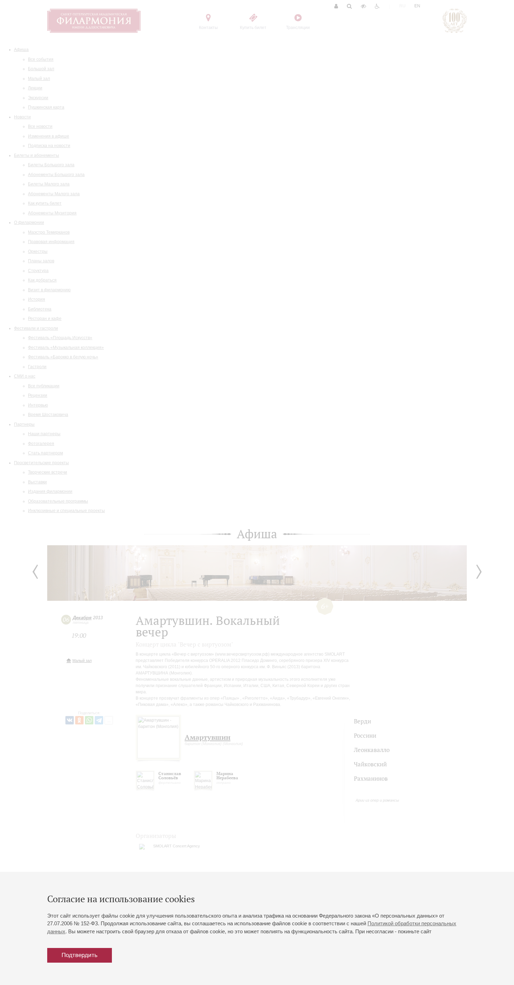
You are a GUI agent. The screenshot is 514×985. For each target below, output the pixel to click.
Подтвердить (80, 955)
